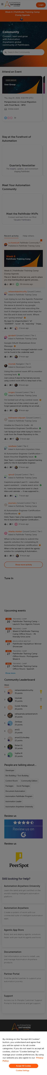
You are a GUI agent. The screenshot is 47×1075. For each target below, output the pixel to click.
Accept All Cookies (23, 1066)
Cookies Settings (22, 1071)
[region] (23, 1053)
